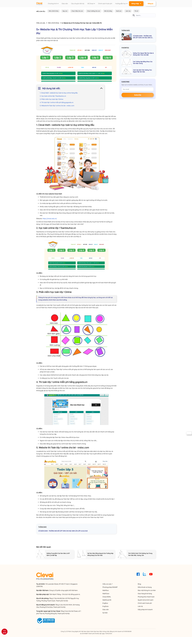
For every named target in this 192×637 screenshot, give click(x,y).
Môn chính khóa (53, 11)
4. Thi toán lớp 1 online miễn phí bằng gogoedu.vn (56, 102)
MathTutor (105, 594)
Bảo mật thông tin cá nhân (147, 590)
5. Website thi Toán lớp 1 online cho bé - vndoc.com (57, 106)
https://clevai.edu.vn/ (49, 218)
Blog (139, 584)
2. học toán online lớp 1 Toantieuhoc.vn (53, 96)
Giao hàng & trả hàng (145, 594)
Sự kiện (105, 613)
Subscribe (137, 95)
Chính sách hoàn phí (145, 603)
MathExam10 (106, 600)
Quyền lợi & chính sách (145, 600)
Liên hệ (140, 606)
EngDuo (105, 603)
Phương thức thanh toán (146, 597)
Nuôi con (119, 11)
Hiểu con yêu (40, 23)
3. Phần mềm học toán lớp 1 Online (51, 99)
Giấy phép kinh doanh (145, 609)
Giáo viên (105, 609)
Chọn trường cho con (93, 11)
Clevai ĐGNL (106, 597)
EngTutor (105, 606)
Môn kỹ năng (108, 11)
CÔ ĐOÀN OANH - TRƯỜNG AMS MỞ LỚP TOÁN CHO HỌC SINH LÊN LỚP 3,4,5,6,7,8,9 (63, 531)
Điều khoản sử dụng (145, 587)
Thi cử (136, 11)
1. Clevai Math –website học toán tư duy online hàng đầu (59, 93)
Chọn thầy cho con (77, 11)
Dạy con (64, 11)
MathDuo (105, 590)
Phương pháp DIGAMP (110, 587)
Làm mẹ (128, 11)
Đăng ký (150, 3)
